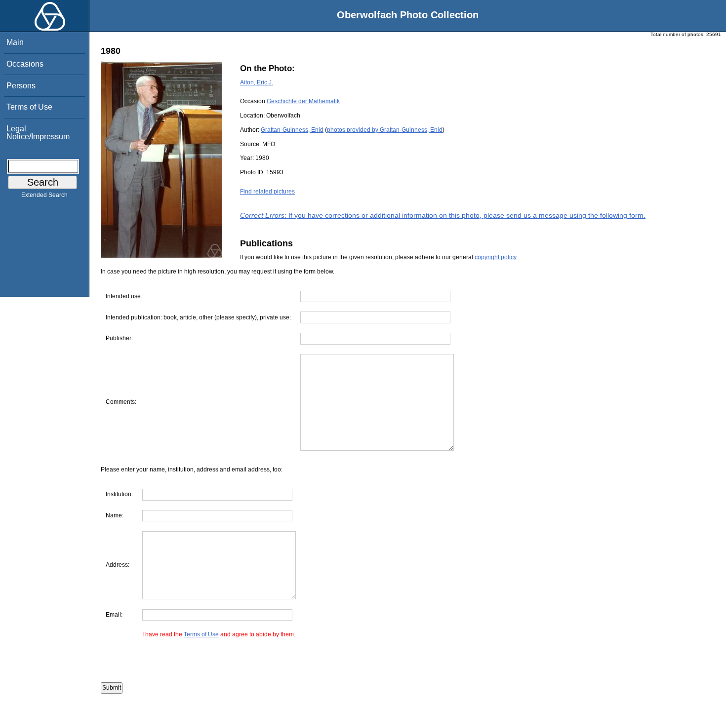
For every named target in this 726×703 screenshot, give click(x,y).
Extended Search (44, 195)
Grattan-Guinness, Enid (292, 129)
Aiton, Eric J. (256, 82)
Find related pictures (267, 191)
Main (15, 42)
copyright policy (495, 257)
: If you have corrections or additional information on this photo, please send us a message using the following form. (442, 215)
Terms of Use (29, 107)
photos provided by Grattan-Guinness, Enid (385, 129)
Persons (21, 85)
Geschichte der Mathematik (303, 101)
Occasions (24, 64)
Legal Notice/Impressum (38, 132)
